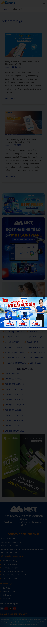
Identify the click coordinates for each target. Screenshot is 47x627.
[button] (44, 298)
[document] (23, 313)
